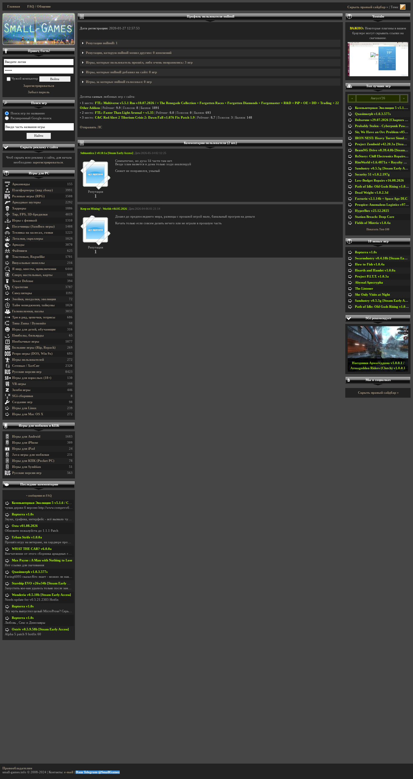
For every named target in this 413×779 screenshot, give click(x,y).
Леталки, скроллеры (27, 238)
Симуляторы (22, 293)
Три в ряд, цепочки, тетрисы (33, 317)
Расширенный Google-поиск (31, 118)
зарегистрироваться (48, 162)
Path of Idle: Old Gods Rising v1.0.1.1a (384, 186)
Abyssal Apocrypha (369, 282)
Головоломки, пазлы (28, 311)
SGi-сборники (22, 396)
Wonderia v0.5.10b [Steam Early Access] (41, 595)
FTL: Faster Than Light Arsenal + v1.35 (124, 112)
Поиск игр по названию (28, 113)
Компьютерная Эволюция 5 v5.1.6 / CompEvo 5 (47, 503)
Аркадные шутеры (26, 202)
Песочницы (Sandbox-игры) (33, 226)
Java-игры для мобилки (30, 454)
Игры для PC (39, 173)
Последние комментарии (39, 484)
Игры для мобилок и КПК (39, 425)
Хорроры (19, 208)
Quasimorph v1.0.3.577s (29, 572)
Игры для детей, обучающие (34, 329)
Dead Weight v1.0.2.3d (371, 192)
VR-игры (19, 384)
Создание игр (22, 402)
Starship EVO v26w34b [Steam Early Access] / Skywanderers (56, 583)
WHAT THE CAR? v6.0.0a (32, 549)
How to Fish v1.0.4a (370, 264)
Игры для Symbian (26, 466)
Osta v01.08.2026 (25, 526)
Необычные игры (25, 341)
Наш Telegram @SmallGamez (98, 772)
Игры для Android (26, 436)
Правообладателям (17, 768)
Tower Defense (22, 281)
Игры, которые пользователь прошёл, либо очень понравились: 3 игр (139, 62)
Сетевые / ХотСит (25, 365)
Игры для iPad (23, 448)
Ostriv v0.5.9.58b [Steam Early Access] (40, 629)
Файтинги (19, 250)
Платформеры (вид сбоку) (32, 190)
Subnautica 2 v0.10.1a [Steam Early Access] (106, 153)
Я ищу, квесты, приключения (34, 269)
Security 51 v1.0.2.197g (372, 174)
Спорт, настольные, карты (32, 275)
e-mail (68, 772)
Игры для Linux (24, 408)
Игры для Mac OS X (27, 414)
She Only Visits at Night (372, 294)
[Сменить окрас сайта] (403, 7)
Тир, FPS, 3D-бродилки (29, 214)
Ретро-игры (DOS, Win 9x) (32, 353)
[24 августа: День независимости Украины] (38, 29)
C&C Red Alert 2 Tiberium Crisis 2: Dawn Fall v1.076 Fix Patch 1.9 (145, 117)
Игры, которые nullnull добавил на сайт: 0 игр (121, 72)
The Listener (364, 288)
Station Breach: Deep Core (374, 217)
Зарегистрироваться (38, 85)
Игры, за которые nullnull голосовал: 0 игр (119, 82)
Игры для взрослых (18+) (31, 378)
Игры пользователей (28, 359)
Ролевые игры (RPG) (28, 196)
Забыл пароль (39, 92)
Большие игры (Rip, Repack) (34, 347)
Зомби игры (21, 390)
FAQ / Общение (39, 6)
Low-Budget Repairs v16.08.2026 (379, 180)
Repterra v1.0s (23, 514)
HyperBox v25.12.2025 (372, 210)
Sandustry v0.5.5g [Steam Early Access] (384, 168)
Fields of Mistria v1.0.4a (373, 223)
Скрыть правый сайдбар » (367, 7)
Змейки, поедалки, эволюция (34, 299)
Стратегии (20, 287)
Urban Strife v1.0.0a (27, 537)
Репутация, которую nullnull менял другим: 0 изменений (128, 52)
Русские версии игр (26, 371)
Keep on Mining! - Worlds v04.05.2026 (103, 208)
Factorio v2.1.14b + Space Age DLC (381, 198)
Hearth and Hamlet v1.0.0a (375, 270)
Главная (13, 6)
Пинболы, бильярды (28, 335)
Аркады (18, 244)
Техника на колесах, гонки (32, 232)
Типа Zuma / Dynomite (29, 323)
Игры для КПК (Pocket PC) (33, 460)
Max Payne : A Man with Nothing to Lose (42, 560)
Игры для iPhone (25, 442)
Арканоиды (21, 184)
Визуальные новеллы (28, 263)
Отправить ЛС (91, 127)
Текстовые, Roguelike (28, 256)
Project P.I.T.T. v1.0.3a (372, 276)
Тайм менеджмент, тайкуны (33, 305)
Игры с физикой (24, 220)
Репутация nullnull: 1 (102, 43)
